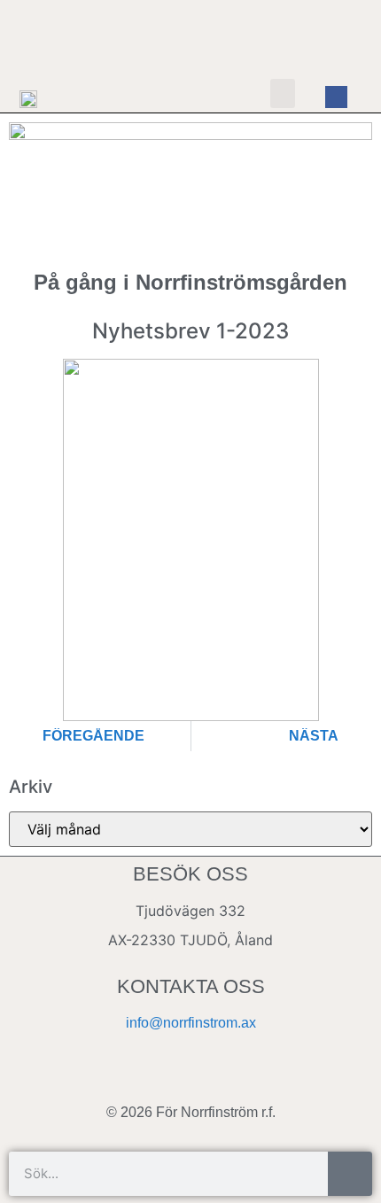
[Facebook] (336, 97)
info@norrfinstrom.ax (191, 1022)
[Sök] (350, 1174)
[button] (282, 93)
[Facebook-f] (190, 1075)
